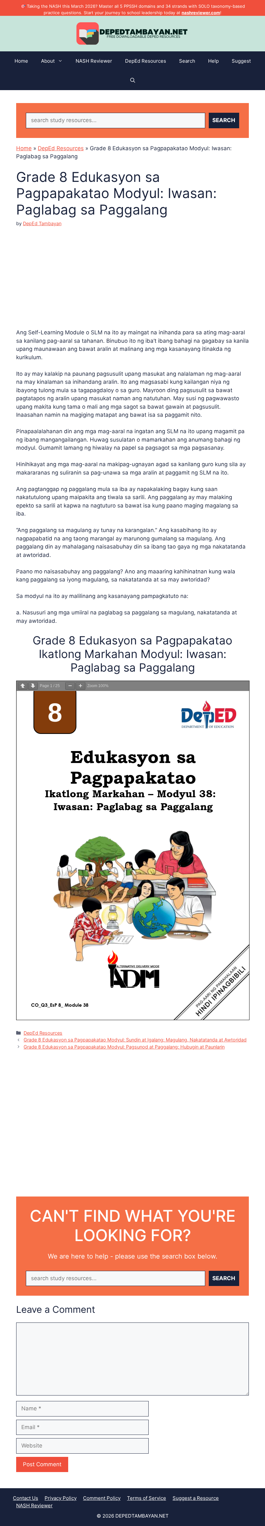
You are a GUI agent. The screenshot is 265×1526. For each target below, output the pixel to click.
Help (213, 61)
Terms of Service (146, 1498)
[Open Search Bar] (133, 80)
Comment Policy (102, 1498)
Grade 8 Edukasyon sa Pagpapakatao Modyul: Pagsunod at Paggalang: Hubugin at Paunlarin (124, 1047)
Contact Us (25, 1498)
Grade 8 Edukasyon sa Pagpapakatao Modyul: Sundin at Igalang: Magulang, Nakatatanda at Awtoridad (135, 1039)
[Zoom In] (80, 686)
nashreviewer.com (201, 12)
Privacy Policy (61, 1498)
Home (21, 61)
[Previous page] (22, 686)
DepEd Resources (145, 61)
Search (187, 61)
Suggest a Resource (196, 1498)
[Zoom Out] (70, 686)
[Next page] (33, 686)
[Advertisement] (132, 272)
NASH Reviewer (94, 61)
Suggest (241, 61)
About (48, 61)
